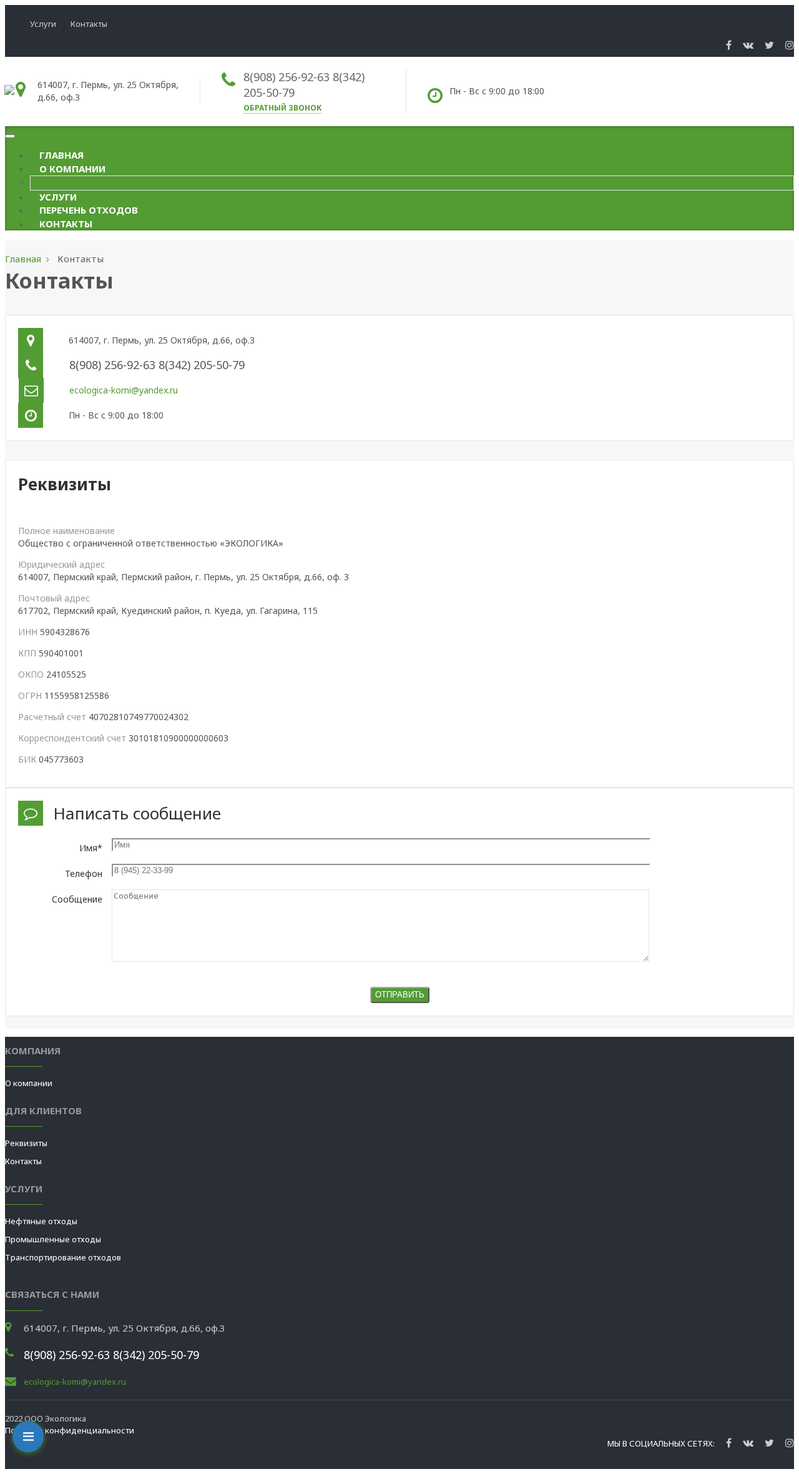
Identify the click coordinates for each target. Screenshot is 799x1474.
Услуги (43, 23)
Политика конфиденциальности (69, 1430)
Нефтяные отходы (41, 1221)
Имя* (90, 848)
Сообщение (77, 899)
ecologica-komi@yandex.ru (123, 390)
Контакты (89, 23)
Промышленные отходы (53, 1239)
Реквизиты (26, 1143)
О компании (72, 168)
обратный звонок (282, 107)
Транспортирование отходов (63, 1257)
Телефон (83, 873)
